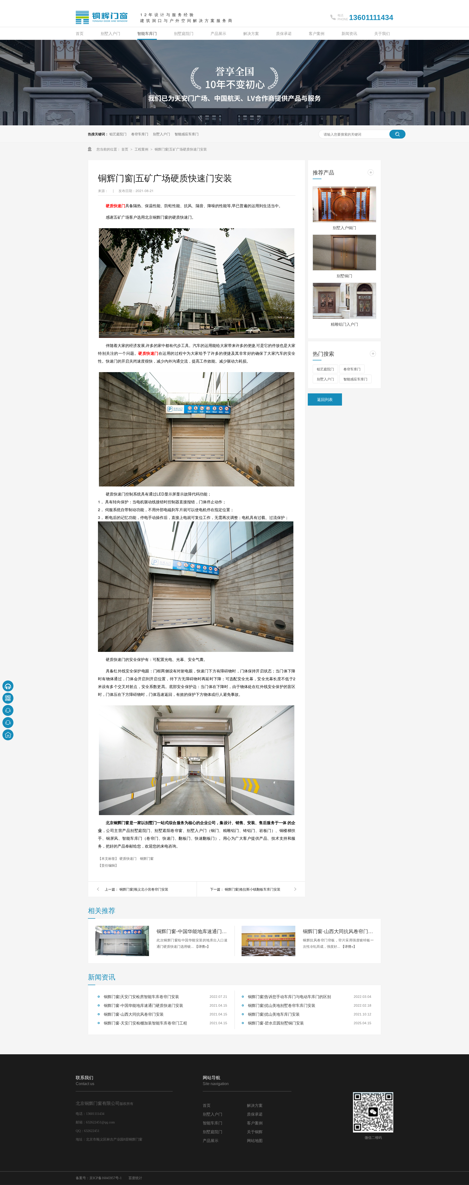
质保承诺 (284, 33)
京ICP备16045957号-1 (105, 1178)
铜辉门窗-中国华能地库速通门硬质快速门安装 (192, 931)
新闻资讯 (349, 33)
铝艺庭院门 (118, 133)
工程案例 (142, 149)
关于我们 (382, 33)
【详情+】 (202, 946)
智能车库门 (147, 33)
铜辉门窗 (147, 858)
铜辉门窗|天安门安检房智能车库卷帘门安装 (141, 996)
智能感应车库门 (187, 133)
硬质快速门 (115, 205)
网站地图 (255, 1141)
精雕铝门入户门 (344, 324)
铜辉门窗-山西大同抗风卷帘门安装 (338, 931)
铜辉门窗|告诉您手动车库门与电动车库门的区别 (289, 996)
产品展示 (218, 33)
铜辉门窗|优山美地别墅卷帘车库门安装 (281, 1005)
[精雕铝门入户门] (344, 300)
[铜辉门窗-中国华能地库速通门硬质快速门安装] (122, 941)
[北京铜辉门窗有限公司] (102, 24)
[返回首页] (7, 734)
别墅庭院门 (183, 33)
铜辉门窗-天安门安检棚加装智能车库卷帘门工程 (145, 1023)
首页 (80, 33)
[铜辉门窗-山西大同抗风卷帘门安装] (268, 941)
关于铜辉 (255, 1132)
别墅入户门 (110, 33)
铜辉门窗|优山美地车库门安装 (274, 1014)
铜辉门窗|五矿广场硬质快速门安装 (181, 149)
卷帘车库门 (139, 133)
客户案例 (316, 33)
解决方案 (251, 33)
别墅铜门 (344, 276)
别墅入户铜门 (344, 227)
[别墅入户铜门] (344, 204)
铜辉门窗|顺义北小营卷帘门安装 (143, 889)
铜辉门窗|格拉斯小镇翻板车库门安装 (252, 889)
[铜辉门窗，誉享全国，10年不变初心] (234, 123)
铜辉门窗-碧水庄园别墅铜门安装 (276, 1023)
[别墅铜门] (344, 252)
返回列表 (325, 399)
